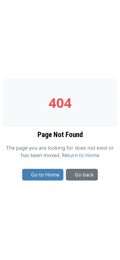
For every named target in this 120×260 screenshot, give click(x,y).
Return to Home (80, 155)
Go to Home (45, 174)
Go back (84, 174)
